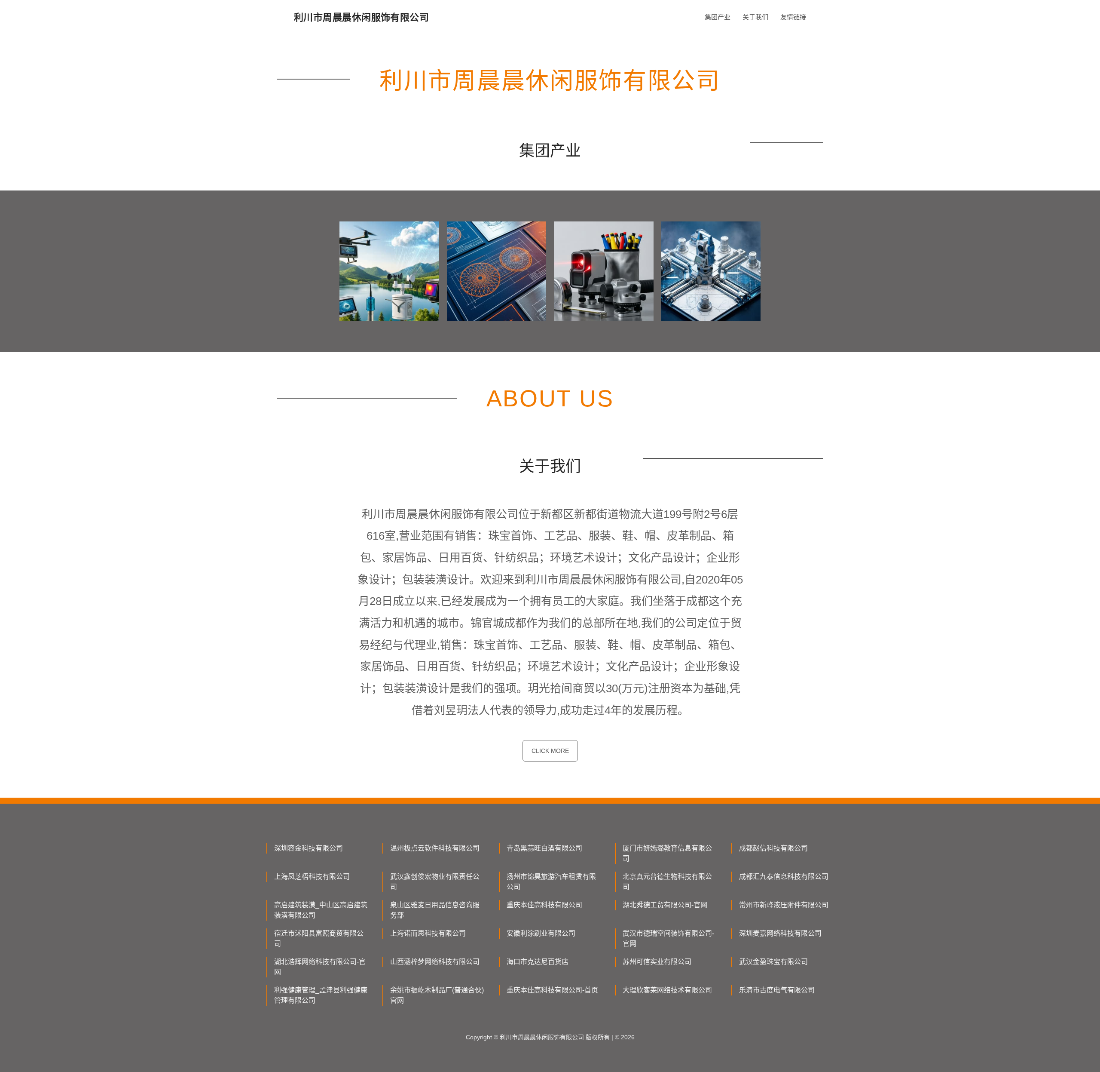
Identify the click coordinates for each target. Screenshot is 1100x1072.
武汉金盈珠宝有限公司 (773, 961)
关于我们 (755, 17)
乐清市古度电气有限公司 (777, 990)
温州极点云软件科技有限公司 (435, 848)
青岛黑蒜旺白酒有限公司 (544, 848)
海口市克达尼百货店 (537, 961)
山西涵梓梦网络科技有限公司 (435, 961)
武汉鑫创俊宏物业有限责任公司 (435, 882)
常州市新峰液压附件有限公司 (783, 905)
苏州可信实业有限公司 (657, 961)
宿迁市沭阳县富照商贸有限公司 (319, 938)
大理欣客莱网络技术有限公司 (667, 990)
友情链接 (793, 17)
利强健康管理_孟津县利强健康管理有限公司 (320, 995)
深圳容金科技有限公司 (308, 848)
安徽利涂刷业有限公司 (541, 933)
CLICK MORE (550, 750)
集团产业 (717, 17)
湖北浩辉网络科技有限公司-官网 (320, 967)
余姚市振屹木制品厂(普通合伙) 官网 (437, 995)
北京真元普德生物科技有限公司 (667, 882)
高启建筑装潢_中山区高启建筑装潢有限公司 (320, 910)
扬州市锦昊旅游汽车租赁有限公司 (551, 882)
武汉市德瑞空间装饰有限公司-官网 (668, 938)
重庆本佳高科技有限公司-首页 (552, 990)
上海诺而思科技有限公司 (428, 933)
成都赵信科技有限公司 (773, 848)
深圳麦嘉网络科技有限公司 (780, 933)
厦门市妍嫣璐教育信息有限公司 (667, 853)
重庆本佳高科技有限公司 (544, 905)
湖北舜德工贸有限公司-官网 (665, 905)
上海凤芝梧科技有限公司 (312, 876)
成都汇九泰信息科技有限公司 (783, 876)
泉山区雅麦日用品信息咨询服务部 (435, 910)
